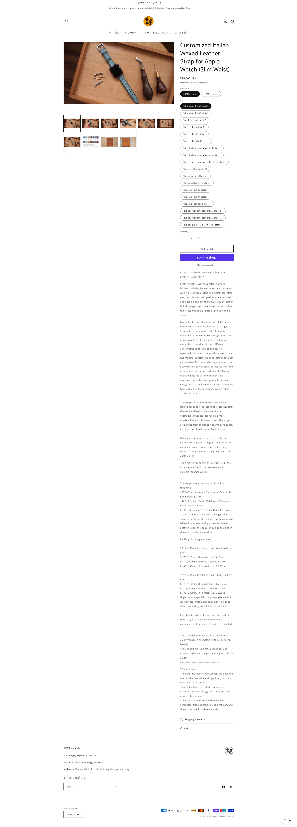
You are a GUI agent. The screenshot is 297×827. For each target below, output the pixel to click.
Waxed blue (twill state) (196, 141)
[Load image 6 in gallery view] (165, 123)
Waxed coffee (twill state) (196, 182)
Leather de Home (212, 816)
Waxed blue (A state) (194, 134)
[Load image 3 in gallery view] (109, 123)
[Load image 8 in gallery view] (90, 142)
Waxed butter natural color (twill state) (204, 162)
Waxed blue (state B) (194, 127)
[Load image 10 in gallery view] (128, 142)
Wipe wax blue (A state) (195, 113)
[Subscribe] (115, 786)
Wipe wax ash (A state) (195, 196)
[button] (66, 21)
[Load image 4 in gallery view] (128, 123)
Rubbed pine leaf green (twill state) (202, 224)
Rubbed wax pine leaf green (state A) (202, 217)
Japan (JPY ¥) (73, 814)
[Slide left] (66, 111)
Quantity (184, 231)
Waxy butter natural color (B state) (201, 148)
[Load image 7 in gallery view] (72, 142)
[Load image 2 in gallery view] (90, 123)
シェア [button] (187, 727)
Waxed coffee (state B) (195, 169)
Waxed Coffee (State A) (195, 176)
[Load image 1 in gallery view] (72, 123)
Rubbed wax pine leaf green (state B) (202, 210)
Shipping (184, 83)
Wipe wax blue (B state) (195, 106)
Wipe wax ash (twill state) (197, 203)
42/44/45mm (211, 94)
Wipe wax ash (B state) (195, 189)
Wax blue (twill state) (194, 120)
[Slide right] (66, 154)
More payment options (206, 265)
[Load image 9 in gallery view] (109, 142)
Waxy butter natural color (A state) (201, 155)
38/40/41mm (190, 94)
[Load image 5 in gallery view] (146, 123)
